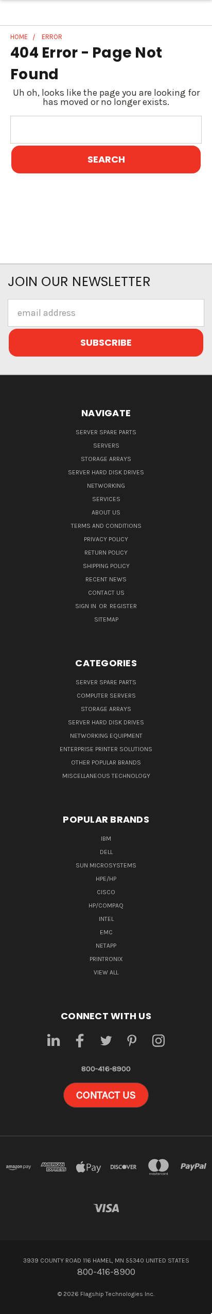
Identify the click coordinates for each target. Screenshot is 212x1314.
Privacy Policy (106, 539)
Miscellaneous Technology (106, 775)
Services (106, 499)
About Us (106, 512)
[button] (106, 1095)
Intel (106, 918)
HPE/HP (106, 878)
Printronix (106, 959)
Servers (106, 445)
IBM (106, 838)
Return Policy (106, 552)
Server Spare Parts (106, 432)
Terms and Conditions (106, 525)
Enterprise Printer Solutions (106, 749)
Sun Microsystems (106, 865)
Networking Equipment (106, 735)
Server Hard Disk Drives (106, 472)
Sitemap (106, 619)
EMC (106, 932)
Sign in (86, 606)
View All (106, 972)
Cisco (106, 892)
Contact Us (106, 592)
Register (123, 606)
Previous (17, 1304)
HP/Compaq (106, 905)
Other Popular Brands (106, 762)
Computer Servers (106, 695)
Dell (106, 852)
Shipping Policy (106, 566)
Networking (106, 485)
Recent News (106, 579)
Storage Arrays (106, 459)
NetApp (106, 945)
